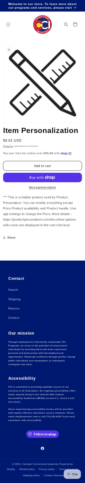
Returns (13, 308)
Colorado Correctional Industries (40, 464)
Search (13, 289)
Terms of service (68, 469)
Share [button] (11, 237)
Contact (13, 317)
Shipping (8, 146)
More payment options (42, 187)
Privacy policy (47, 469)
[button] (8, 24)
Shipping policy (31, 475)
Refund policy (27, 469)
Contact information (55, 475)
